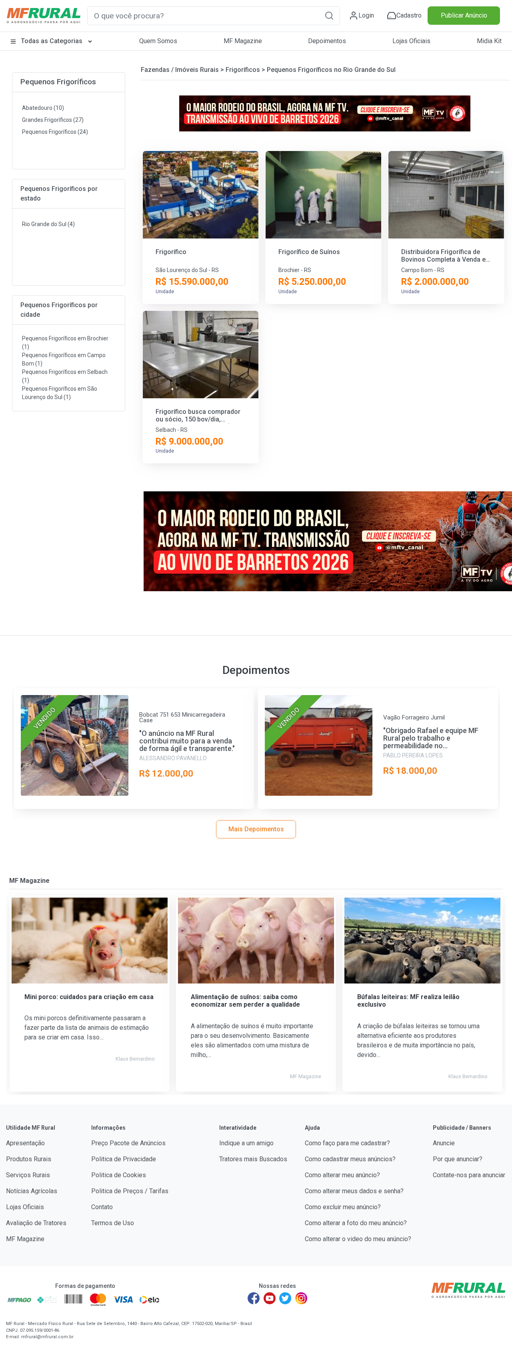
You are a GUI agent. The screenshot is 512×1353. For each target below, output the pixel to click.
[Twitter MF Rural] (285, 1298)
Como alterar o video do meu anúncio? (358, 1239)
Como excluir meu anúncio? (343, 1207)
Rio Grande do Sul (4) (48, 224)
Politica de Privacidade (123, 1159)
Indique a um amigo (246, 1143)
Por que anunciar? (457, 1159)
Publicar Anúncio (464, 15)
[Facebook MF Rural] (254, 1298)
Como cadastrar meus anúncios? (350, 1159)
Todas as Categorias (51, 41)
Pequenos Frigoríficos (58, 81)
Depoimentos (327, 41)
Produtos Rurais (28, 1159)
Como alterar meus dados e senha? (354, 1191)
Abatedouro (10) (43, 108)
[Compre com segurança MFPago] (19, 1299)
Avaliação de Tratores (36, 1223)
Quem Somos (158, 41)
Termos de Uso (112, 1223)
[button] (329, 15)
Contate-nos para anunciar (469, 1175)
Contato (102, 1207)
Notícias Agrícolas (31, 1191)
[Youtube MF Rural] (270, 1298)
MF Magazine (243, 41)
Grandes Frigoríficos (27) (53, 120)
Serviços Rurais (28, 1175)
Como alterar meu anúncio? (342, 1175)
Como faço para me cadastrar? (347, 1143)
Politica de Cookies (118, 1175)
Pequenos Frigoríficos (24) (55, 132)
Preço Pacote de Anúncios (128, 1143)
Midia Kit (489, 41)
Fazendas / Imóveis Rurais (180, 70)
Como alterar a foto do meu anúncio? (356, 1223)
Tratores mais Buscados (253, 1159)
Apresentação (25, 1143)
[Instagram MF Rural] (301, 1298)
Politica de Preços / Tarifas (129, 1191)
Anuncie (444, 1143)
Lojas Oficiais (411, 41)
